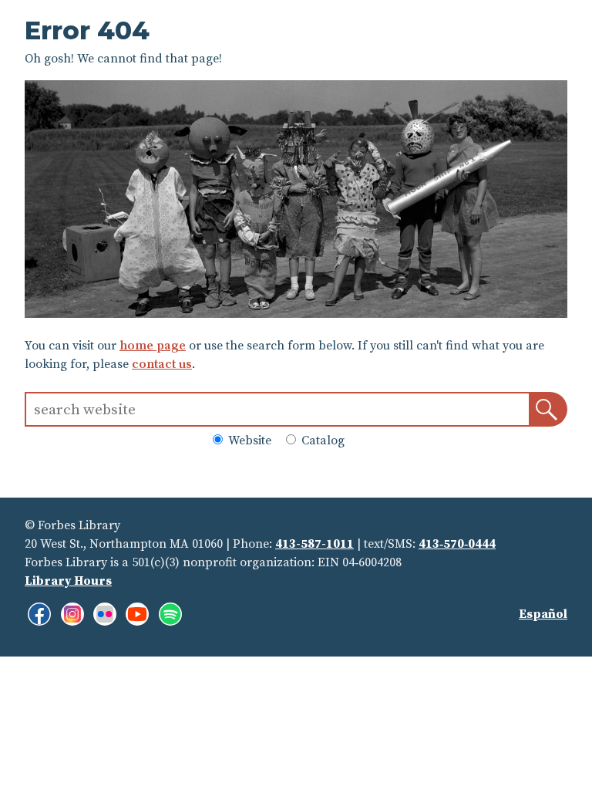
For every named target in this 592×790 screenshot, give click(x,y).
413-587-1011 (314, 544)
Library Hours (68, 581)
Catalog (321, 440)
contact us (162, 364)
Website (248, 440)
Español (543, 614)
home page (152, 345)
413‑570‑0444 (457, 544)
